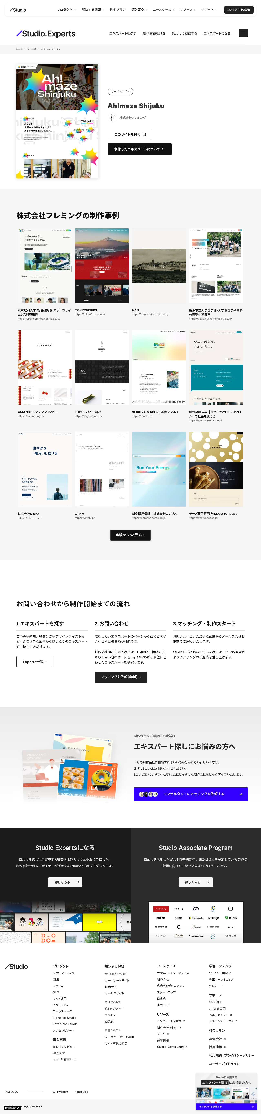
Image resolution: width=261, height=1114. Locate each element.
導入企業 (59, 1053)
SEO (56, 992)
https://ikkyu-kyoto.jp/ (88, 416)
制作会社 (163, 979)
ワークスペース (62, 1011)
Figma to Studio (65, 1017)
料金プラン (217, 1031)
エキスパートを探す (122, 33)
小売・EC (163, 1005)
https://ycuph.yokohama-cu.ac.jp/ (210, 318)
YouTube (81, 1091)
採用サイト (112, 987)
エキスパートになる (216, 33)
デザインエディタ (63, 973)
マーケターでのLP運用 (119, 1037)
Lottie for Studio (65, 1024)
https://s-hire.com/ (29, 518)
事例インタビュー (64, 1046)
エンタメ (110, 1015)
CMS (56, 979)
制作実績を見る (154, 33)
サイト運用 (60, 998)
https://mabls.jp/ (142, 416)
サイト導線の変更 (116, 1043)
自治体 (109, 1021)
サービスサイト (114, 993)
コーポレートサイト (117, 980)
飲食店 (161, 998)
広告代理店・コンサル (171, 985)
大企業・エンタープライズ (173, 973)
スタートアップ (166, 992)
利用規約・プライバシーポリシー (232, 1055)
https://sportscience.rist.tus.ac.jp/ (39, 318)
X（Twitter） (61, 1091)
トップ (19, 49)
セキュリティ (61, 1005)
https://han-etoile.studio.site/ (150, 314)
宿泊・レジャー (114, 1008)
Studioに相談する (184, 33)
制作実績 (31, 49)
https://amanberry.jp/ (31, 416)
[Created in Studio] (12, 1108)
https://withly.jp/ (85, 517)
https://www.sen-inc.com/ (205, 420)
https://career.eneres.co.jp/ (149, 517)
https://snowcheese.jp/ (203, 517)
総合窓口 (215, 1002)
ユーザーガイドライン (224, 1064)
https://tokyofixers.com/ (90, 314)
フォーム (58, 985)
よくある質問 (217, 1008)
